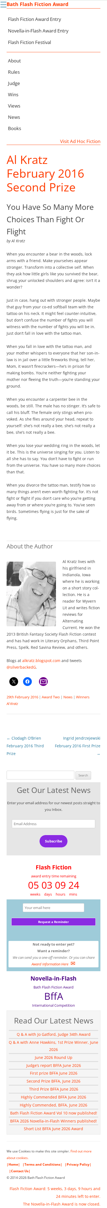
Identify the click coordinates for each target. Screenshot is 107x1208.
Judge (14, 83)
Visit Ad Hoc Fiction (80, 141)
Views (14, 106)
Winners (82, 696)
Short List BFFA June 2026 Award (53, 1128)
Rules (14, 72)
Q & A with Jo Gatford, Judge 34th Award (54, 1034)
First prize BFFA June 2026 (53, 1073)
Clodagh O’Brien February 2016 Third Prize (25, 745)
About (14, 60)
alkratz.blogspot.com (41, 660)
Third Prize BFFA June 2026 (53, 1089)
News (14, 117)
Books (14, 128)
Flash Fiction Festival (29, 42)
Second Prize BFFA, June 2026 (53, 1081)
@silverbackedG (21, 667)
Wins (13, 94)
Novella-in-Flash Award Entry (38, 31)
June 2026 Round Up (53, 1057)
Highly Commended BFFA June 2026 (53, 1097)
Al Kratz (12, 703)
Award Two (51, 696)
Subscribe (53, 841)
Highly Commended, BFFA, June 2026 (53, 1105)
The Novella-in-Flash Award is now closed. (61, 1204)
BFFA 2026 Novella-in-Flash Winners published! (53, 1121)
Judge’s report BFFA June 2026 (53, 1065)
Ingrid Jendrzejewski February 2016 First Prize (77, 745)
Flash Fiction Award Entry (34, 19)
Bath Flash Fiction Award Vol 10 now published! (53, 1113)
